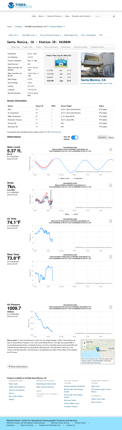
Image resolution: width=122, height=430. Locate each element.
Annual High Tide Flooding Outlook (73, 396)
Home (34, 16)
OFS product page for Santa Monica (101, 390)
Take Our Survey (27, 425)
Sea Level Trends (70, 400)
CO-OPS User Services (53, 132)
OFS (100, 35)
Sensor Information (51, 47)
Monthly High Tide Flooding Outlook (73, 390)
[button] (97, 349)
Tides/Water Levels (28, 35)
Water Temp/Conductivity (45, 387)
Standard (102, 137)
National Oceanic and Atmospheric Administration (26, 423)
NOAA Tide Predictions (17, 387)
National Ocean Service (60, 423)
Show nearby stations (18, 366)
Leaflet (85, 359)
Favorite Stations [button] (56, 26)
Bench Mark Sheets (16, 396)
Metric (111, 137)
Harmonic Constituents (17, 390)
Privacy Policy (80, 423)
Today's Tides (28, 47)
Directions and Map (80, 47)
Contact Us (70, 425)
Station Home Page (98, 399)
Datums (11, 393)
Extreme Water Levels (71, 403)
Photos (38, 47)
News (67, 16)
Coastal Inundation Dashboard (74, 386)
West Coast (95, 386)
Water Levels (13, 384)
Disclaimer (11, 425)
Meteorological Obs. (71, 35)
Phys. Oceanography (88, 35)
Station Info (13, 35)
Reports (11, 399)
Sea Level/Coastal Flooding (49, 35)
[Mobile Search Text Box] (113, 16)
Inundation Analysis (71, 406)
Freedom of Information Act (49, 425)
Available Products (97, 47)
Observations (65, 47)
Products (18, 26)
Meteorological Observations (46, 384)
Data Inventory (96, 402)
